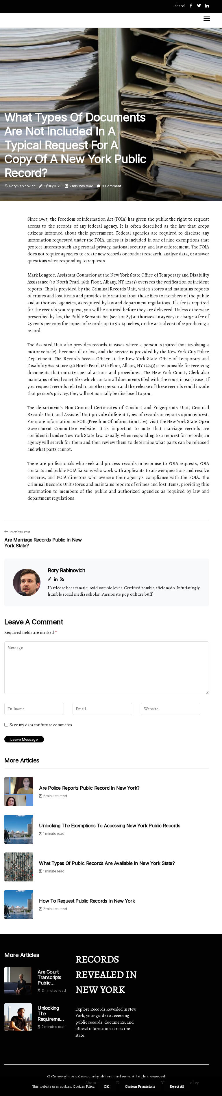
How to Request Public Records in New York (87, 901)
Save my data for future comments (41, 724)
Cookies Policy (83, 1086)
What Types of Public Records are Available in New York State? (107, 863)
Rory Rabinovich (22, 186)
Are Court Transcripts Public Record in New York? (49, 977)
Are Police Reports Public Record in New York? (89, 788)
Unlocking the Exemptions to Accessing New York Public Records (109, 825)
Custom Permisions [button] (140, 1086)
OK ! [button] (107, 1086)
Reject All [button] (177, 1086)
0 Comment (111, 186)
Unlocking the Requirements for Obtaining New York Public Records (52, 1013)
